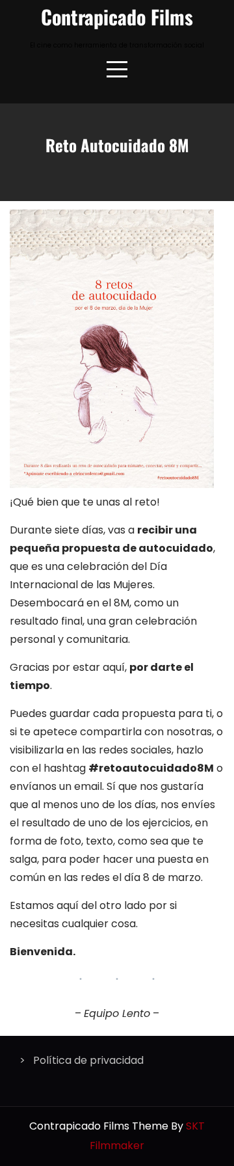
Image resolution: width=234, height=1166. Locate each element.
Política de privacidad (88, 1060)
